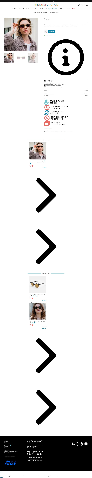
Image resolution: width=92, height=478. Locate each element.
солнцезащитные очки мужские (53, 131)
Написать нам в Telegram (32, 447)
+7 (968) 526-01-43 (35, 452)
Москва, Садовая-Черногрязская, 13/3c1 (35, 440)
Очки (50, 129)
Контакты (6, 441)
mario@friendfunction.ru (34, 457)
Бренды (68, 8)
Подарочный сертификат (40, 12)
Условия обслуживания (9, 452)
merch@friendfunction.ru (34, 460)
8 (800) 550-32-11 (34, 454)
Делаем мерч (7, 445)
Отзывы (5, 447)
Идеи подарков (52, 8)
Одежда (35, 8)
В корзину (51, 31)
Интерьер (28, 8)
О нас (78, 8)
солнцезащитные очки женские (66, 131)
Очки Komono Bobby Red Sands (35, 162)
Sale (73, 8)
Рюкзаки (21, 8)
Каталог (14, 8)
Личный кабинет (54, 12)
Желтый (86, 93)
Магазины (6, 442)
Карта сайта (6, 450)
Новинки (61, 8)
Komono (6, 17)
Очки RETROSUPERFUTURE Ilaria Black (37, 321)
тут (57, 476)
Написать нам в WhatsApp (32, 446)
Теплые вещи (43, 8)
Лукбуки (6, 446)
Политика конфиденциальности (10, 451)
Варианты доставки (48, 127)
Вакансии (6, 448)
